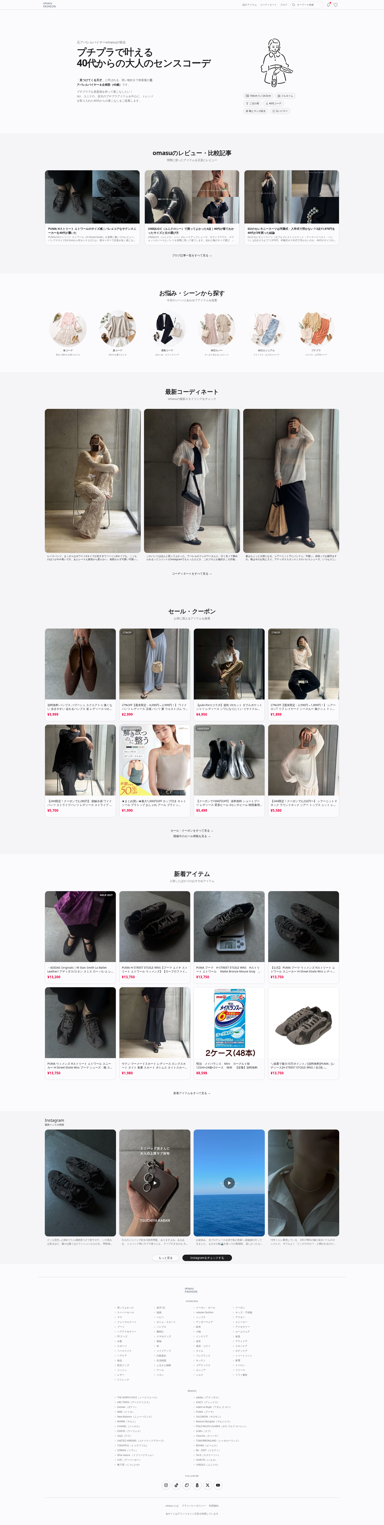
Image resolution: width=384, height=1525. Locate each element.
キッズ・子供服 (243, 1312)
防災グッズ (123, 1365)
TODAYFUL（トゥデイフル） (132, 1445)
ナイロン (240, 1365)
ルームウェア (242, 1331)
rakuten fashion (204, 1312)
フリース (240, 1370)
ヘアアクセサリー (126, 1331)
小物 (198, 1331)
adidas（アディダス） (208, 1397)
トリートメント (243, 1355)
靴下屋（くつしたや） (129, 1464)
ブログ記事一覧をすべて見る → (192, 255)
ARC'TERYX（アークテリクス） (134, 1402)
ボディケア (241, 1350)
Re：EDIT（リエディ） (208, 1450)
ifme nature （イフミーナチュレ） (136, 1455)
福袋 (159, 1312)
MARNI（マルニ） (127, 1421)
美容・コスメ (203, 1346)
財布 (198, 1326)
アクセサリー (242, 1326)
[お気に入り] (335, 4)
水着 (119, 1341)
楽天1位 (161, 1307)
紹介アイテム (249, 4)
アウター (240, 1317)
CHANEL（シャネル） (129, 1426)
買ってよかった (125, 1307)
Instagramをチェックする (207, 1258)
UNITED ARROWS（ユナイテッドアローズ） (141, 1440)
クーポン (240, 1307)
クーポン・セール (205, 1307)
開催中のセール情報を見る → (192, 836)
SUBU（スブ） (204, 1431)
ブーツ (120, 1326)
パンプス (161, 1326)
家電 (237, 1360)
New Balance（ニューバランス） (135, 1416)
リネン (160, 1375)
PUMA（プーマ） (205, 1412)
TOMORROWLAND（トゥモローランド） (218, 1440)
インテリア (202, 1336)
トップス (201, 1317)
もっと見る (166, 1258)
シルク (199, 1375)
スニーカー (241, 1322)
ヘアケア (122, 1355)
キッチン (201, 1360)
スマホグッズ (164, 1336)
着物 (159, 1341)
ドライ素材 (241, 1375)
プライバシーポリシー (194, 1505)
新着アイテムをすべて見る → (192, 1093)
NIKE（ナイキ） (126, 1412)
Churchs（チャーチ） (208, 1436)
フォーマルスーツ (126, 1322)
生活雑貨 (161, 1360)
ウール (160, 1370)
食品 (119, 1360)
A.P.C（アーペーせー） (129, 1460)
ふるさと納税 (164, 1365)
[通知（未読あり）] (328, 4)
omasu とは (172, 1505)
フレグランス (203, 1355)
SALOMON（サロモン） (209, 1416)
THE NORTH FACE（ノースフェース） (138, 1397)
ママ (119, 1317)
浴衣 (198, 1341)
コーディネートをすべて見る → (192, 573)
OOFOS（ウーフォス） (129, 1431)
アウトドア (241, 1341)
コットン (122, 1370)
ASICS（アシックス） (208, 1402)
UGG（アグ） (124, 1436)
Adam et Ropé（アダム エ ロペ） (214, 1407)
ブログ (283, 4)
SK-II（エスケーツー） (208, 1455)
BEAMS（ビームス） (207, 1445)
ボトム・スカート (166, 1322)
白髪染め (161, 1355)
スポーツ (122, 1346)
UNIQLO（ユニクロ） (208, 1464)
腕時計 (160, 1331)
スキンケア (241, 1346)
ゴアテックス (203, 1365)
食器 (237, 1336)
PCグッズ (122, 1336)
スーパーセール (125, 1312)
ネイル (199, 1350)
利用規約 (214, 1505)
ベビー (160, 1317)
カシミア (201, 1370)
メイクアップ (164, 1350)
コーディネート (268, 4)
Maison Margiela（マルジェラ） (214, 1421)
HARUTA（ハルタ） (206, 1460)
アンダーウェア (204, 1322)
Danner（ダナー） (127, 1407)
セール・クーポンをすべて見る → (192, 830)
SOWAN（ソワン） (127, 1450)
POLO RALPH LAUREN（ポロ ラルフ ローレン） (222, 1426)
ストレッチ (123, 1379)
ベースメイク (124, 1350)
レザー (120, 1375)
